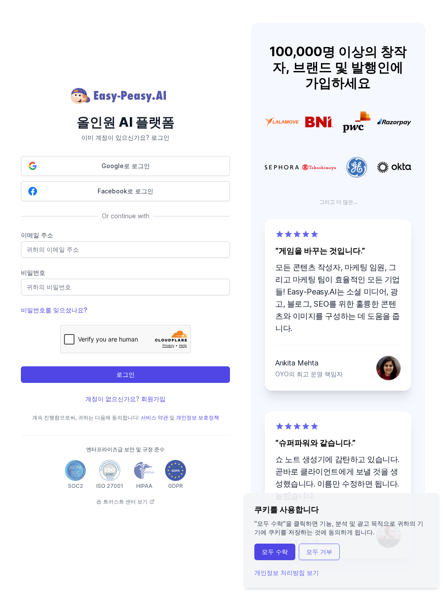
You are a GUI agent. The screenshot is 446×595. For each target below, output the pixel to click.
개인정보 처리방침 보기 (286, 572)
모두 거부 (319, 551)
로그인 (125, 374)
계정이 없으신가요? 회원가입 (125, 398)
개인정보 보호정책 (197, 417)
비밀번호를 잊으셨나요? (54, 310)
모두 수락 (275, 551)
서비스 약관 (154, 417)
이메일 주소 (37, 235)
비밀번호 (33, 272)
